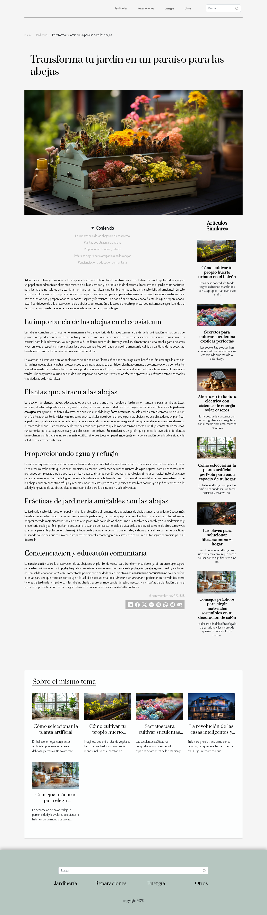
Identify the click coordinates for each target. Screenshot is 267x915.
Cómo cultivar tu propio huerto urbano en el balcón (217, 272)
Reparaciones (146, 8)
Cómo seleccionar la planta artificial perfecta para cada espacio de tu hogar (217, 472)
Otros (188, 8)
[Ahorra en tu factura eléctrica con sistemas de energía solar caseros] (216, 380)
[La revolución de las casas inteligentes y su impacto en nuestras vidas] (211, 706)
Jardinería (120, 8)
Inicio (27, 35)
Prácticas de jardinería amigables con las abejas (102, 256)
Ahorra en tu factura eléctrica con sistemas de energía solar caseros (217, 403)
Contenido (105, 228)
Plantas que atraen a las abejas (102, 242)
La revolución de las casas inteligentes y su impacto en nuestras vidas (211, 735)
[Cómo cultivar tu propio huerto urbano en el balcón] (216, 251)
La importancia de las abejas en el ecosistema (102, 236)
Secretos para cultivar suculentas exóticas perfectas (217, 337)
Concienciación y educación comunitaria (102, 262)
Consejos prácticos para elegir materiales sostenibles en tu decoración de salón (217, 608)
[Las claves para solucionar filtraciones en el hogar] (216, 513)
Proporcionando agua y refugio (102, 249)
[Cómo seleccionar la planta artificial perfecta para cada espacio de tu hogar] (216, 448)
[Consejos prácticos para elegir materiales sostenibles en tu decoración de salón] (216, 582)
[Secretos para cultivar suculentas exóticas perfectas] (216, 315)
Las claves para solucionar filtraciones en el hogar (217, 537)
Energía (169, 8)
